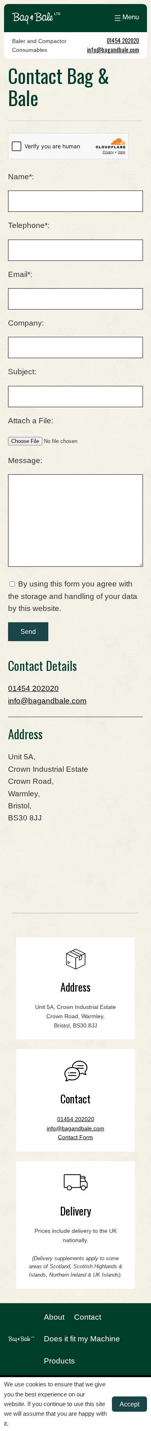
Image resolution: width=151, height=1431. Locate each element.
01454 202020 (123, 40)
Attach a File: (30, 420)
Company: (26, 323)
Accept (129, 1404)
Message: (25, 460)
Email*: (20, 274)
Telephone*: (29, 225)
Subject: (22, 371)
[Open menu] (126, 18)
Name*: (21, 176)
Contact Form (75, 1137)
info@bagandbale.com (113, 49)
